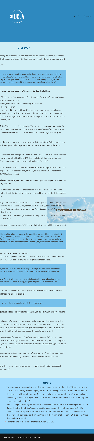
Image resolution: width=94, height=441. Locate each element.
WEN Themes (38, 437)
